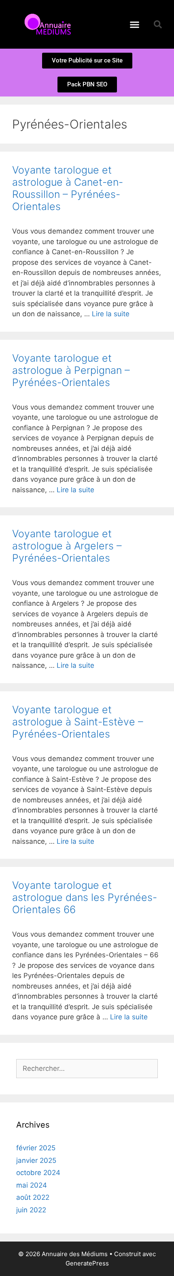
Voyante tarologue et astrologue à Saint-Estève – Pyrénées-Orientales (77, 721)
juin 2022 (31, 1210)
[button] (134, 24)
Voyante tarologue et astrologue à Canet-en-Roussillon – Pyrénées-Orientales (67, 188)
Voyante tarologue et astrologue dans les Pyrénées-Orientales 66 (84, 897)
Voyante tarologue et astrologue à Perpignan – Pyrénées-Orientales (71, 370)
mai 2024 (31, 1185)
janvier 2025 (36, 1160)
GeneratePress (87, 1263)
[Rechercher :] (87, 1068)
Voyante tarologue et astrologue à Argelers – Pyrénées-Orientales (67, 546)
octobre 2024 (38, 1173)
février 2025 (35, 1148)
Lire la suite (110, 314)
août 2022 (32, 1197)
